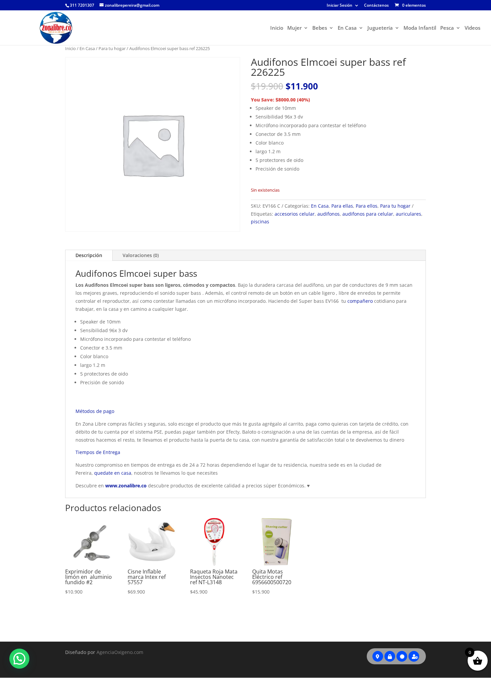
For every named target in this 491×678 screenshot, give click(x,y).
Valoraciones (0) (141, 255)
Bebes (319, 28)
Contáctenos (376, 5)
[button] (19, 659)
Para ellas (342, 206)
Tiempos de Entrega (97, 452)
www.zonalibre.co (126, 485)
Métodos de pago (94, 411)
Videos (472, 28)
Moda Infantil (419, 28)
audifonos (328, 214)
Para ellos (366, 206)
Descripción (88, 255)
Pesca (447, 28)
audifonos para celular (367, 214)
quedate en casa (112, 473)
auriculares (408, 214)
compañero (360, 301)
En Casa (347, 28)
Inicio (276, 28)
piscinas (260, 221)
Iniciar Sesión (339, 5)
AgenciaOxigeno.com (120, 652)
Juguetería (380, 28)
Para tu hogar (112, 48)
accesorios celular (295, 214)
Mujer (294, 28)
